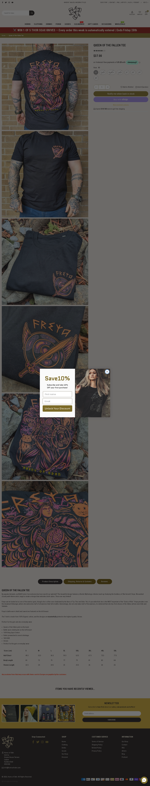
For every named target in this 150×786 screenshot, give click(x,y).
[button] (144, 780)
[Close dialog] (107, 372)
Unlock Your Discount (57, 408)
